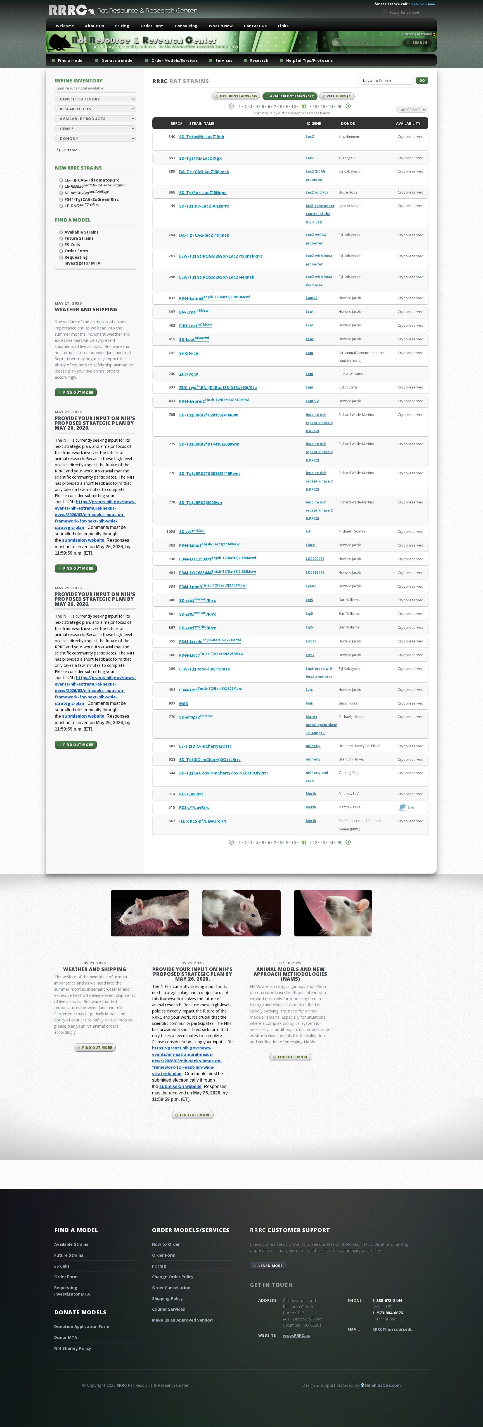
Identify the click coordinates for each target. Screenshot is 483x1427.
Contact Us (255, 25)
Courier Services (168, 1309)
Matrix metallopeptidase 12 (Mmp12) (321, 725)
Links (283, 25)
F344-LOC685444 (217, 572)
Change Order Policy (172, 1276)
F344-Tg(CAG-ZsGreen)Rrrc (92, 199)
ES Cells (72, 244)
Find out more (78, 392)
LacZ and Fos (317, 192)
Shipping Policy (167, 1298)
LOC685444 (315, 572)
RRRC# (176, 123)
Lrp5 (309, 600)
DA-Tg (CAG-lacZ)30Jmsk (204, 171)
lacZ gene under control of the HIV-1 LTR (320, 214)
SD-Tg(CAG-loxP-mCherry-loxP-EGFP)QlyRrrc (224, 773)
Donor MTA (65, 1337)
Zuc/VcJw (188, 374)
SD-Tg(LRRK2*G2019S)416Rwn (208, 415)
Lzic (309, 689)
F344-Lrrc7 (212, 655)
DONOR (347, 123)
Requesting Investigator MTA (82, 260)
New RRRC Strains (78, 167)
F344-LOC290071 (217, 559)
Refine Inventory (78, 80)
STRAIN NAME (201, 123)
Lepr (309, 353)
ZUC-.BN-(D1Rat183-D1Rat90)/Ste (218, 387)
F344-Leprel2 (214, 401)
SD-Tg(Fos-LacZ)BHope (203, 192)
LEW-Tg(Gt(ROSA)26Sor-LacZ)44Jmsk (216, 277)
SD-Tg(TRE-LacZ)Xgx (200, 158)
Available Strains (82, 232)
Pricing (122, 25)
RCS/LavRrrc (191, 794)
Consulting (186, 25)
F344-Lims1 (210, 545)
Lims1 (311, 545)
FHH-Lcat (195, 325)
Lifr (309, 531)
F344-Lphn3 (213, 586)
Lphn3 (311, 586)
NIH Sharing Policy (72, 1348)
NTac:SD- (87, 193)
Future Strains (79, 238)
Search (420, 42)
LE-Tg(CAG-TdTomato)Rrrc (92, 180)
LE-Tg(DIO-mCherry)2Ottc (205, 746)
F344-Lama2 (214, 298)
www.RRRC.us (296, 1335)
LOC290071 (315, 559)
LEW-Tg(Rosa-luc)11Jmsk (204, 669)
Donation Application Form (81, 1326)
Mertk (311, 794)
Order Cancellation (171, 1287)
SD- (192, 531)
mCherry (313, 746)
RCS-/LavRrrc (194, 807)
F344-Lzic (210, 690)
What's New (221, 25)
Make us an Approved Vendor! (182, 1320)
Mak (309, 703)
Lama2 (312, 298)
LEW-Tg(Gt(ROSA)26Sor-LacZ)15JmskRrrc (220, 256)
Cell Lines (339, 96)
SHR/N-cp (188, 353)
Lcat (310, 311)
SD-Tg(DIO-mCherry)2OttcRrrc (210, 759)
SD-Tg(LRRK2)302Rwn (200, 502)
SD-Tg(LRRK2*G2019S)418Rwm (209, 473)
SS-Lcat (194, 339)
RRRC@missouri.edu (392, 1329)
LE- (95, 186)
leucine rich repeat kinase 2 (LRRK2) (319, 423)
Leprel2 (312, 401)
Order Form (152, 25)
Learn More (270, 1265)
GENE (316, 123)
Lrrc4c (311, 641)
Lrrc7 (310, 655)
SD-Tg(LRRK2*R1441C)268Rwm (209, 444)
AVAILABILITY (407, 123)
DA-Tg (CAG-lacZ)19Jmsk (204, 235)
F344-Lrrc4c (210, 641)
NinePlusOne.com (383, 1385)
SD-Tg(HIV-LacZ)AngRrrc (204, 206)
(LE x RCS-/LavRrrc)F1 (202, 821)
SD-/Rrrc (197, 600)
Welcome (65, 25)
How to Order (166, 1244)
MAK (183, 703)
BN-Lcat (194, 312)
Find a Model (73, 219)
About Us (94, 25)
